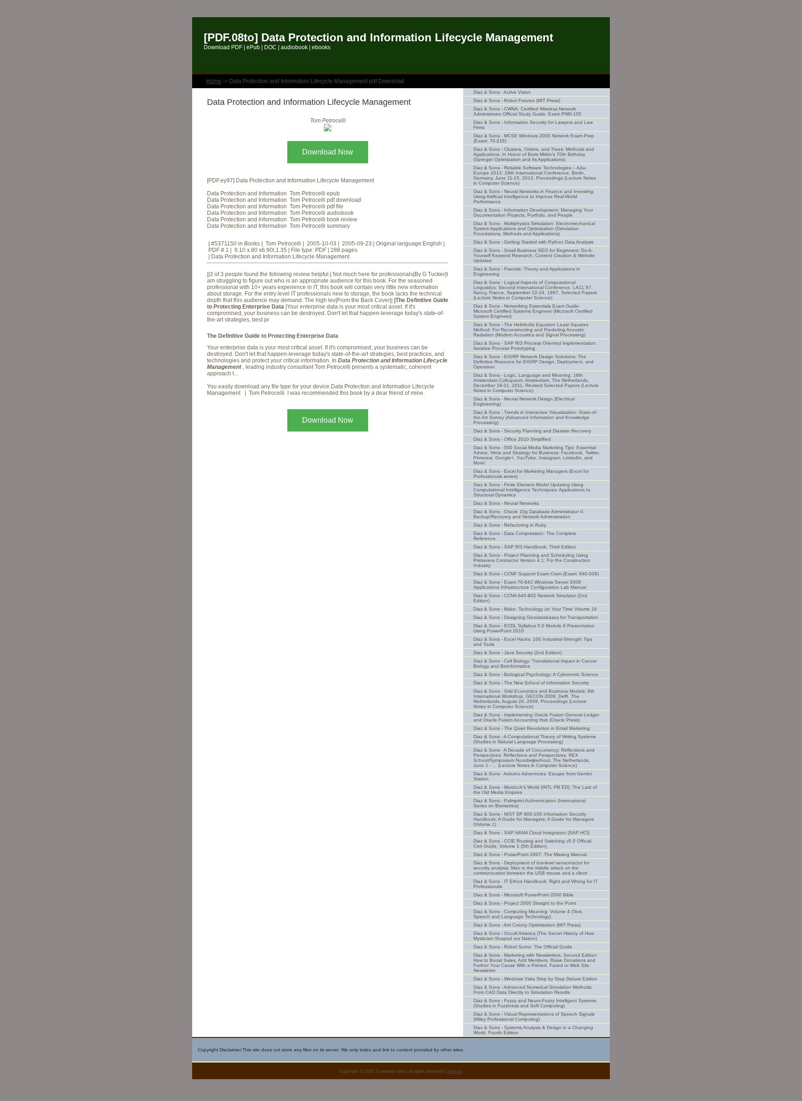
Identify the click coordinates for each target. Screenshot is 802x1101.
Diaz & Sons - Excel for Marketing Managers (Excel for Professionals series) (531, 474)
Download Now (327, 152)
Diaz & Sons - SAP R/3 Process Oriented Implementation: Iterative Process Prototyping (535, 346)
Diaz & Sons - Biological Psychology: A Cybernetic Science (535, 674)
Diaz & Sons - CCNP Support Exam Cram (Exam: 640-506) (536, 573)
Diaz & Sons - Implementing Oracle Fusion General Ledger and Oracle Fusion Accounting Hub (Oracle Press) (536, 717)
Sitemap (454, 1071)
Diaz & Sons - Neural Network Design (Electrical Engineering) (524, 401)
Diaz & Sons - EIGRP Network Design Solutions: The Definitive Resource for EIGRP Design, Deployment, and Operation (533, 361)
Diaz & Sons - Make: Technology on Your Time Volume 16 (535, 609)
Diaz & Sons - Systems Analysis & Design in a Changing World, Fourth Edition (533, 1030)
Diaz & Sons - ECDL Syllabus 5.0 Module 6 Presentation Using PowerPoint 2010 (534, 628)
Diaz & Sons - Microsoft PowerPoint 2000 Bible (523, 894)
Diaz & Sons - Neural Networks (506, 503)
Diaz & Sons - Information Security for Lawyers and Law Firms (533, 125)
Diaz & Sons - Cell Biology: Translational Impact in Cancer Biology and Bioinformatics (535, 663)
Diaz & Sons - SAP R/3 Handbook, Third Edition (524, 546)
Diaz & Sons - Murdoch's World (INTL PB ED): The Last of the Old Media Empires (535, 790)
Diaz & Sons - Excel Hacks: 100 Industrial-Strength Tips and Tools (532, 642)
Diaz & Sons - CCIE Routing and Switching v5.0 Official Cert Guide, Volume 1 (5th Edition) (532, 843)
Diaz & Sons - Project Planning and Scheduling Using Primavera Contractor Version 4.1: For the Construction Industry (531, 560)
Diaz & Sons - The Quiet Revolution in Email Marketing (531, 728)
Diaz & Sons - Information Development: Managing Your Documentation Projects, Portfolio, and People (533, 212)
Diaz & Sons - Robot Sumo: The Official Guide (522, 946)
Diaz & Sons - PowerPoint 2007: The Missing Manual (530, 854)
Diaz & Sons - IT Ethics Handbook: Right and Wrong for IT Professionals (535, 884)
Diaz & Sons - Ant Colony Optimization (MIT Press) (527, 924)
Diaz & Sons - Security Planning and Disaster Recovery (532, 430)
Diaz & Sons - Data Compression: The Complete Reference (524, 536)
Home (213, 81)
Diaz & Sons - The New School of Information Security (531, 682)
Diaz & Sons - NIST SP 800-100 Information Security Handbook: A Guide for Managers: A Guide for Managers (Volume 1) (533, 819)
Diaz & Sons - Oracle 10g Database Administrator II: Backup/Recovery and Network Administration (528, 514)
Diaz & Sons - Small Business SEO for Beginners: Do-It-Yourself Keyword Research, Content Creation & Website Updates (534, 255)
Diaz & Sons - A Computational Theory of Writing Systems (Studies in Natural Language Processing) (534, 739)
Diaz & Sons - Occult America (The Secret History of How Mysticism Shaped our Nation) (533, 936)
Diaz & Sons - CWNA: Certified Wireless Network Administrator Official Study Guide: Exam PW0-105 (527, 111)
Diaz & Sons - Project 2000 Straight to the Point (524, 903)
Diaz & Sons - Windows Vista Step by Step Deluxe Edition (535, 978)
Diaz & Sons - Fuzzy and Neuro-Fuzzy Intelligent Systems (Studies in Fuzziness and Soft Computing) (534, 1003)
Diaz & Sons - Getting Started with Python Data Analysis (533, 242)
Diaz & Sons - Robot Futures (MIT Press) (516, 100)
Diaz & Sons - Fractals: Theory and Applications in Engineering (526, 271)
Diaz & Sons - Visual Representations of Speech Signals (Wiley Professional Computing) (534, 1016)
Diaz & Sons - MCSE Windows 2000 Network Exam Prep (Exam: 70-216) (533, 138)
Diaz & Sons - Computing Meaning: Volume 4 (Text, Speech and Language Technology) (528, 914)
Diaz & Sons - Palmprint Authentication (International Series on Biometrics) (529, 803)
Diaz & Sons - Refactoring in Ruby (509, 525)
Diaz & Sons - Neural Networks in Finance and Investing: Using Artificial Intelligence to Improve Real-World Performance (534, 196)
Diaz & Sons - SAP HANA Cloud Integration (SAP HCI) (531, 832)
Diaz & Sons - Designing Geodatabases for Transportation (535, 617)
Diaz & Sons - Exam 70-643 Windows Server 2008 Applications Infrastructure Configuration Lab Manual (529, 584)
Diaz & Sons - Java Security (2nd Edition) (517, 652)
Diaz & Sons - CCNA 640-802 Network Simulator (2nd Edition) (530, 598)
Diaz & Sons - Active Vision (502, 92)
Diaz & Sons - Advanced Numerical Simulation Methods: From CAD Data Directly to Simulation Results (533, 990)
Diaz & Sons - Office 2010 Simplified (512, 439)
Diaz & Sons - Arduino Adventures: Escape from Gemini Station (532, 776)
